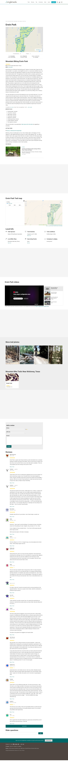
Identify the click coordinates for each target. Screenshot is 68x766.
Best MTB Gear (28, 748)
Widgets (19, 746)
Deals (45, 2)
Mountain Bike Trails (10, 21)
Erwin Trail (9, 383)
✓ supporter (16, 469)
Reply (11, 466)
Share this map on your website (58, 225)
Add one (28, 242)
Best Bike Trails (17, 748)
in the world (10, 67)
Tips (36, 2)
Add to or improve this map (49, 225)
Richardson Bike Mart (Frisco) (14, 241)
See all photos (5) (38, 49)
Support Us (16, 746)
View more (9, 242)
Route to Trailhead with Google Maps (14, 130)
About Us (11, 746)
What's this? (29, 235)
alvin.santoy (11, 107)
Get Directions (16, 53)
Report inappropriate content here (42, 306)
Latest (49, 2)
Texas (18, 21)
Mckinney (21, 21)
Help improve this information (27, 124)
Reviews (32, 2)
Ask (41, 733)
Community (41, 2)
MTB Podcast (11, 748)
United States (15, 21)
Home (6, 21)
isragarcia (29, 234)
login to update (49, 235)
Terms (21, 750)
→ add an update (29, 107)
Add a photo (23, 53)
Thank (13, 466)
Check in (32, 53)
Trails (29, 2)
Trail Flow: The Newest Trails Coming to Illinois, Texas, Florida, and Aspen (31, 149)
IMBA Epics (23, 748)
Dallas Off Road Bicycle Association (15, 234)
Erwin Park (24, 21)
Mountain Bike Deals (35, 748)
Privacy (23, 750)
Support (53, 2)
